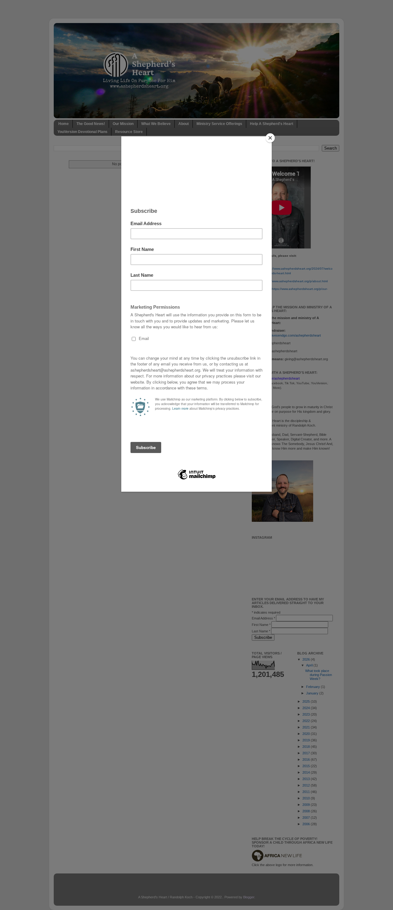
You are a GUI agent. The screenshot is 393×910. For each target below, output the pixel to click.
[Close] (270, 138)
